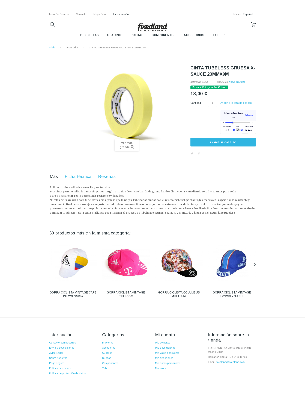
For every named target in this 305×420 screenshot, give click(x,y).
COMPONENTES (163, 35)
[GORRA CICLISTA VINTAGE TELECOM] (126, 263)
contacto (81, 14)
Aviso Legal (56, 352)
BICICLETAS (89, 35)
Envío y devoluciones (61, 347)
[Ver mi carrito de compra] (253, 24)
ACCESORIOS (194, 35)
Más (54, 176)
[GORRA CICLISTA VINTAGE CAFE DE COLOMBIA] (73, 263)
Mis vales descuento (167, 352)
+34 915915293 (237, 357)
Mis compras (162, 342)
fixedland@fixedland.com (230, 362)
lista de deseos (59, 14)
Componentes (110, 363)
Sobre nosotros (58, 358)
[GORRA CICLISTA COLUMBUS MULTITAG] (179, 263)
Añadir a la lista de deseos (236, 102)
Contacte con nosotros (62, 342)
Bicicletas (107, 342)
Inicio (52, 47)
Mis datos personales (168, 363)
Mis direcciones (164, 358)
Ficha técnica (78, 176)
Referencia (195, 82)
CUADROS (114, 35)
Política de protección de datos (67, 373)
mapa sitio (100, 14)
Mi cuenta (165, 334)
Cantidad (195, 102)
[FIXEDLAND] (152, 27)
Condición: (222, 82)
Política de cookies (60, 368)
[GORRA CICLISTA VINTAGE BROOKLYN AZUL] (232, 263)
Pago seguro (56, 363)
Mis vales (160, 368)
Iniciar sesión (121, 14)
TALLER (219, 35)
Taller (105, 368)
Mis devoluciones (165, 347)
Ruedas (106, 358)
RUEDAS (137, 35)
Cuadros (107, 352)
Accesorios (72, 47)
